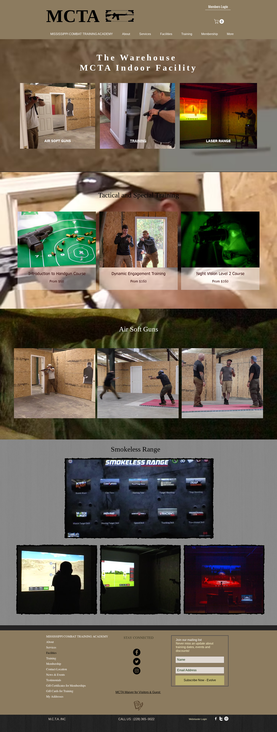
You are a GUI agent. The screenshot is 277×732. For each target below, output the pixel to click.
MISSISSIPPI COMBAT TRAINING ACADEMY (77, 636)
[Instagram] (136, 670)
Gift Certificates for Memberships (66, 685)
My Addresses (54, 696)
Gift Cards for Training (59, 691)
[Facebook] (136, 652)
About (50, 642)
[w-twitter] (221, 719)
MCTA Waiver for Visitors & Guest (138, 692)
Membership (53, 664)
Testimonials (53, 680)
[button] (164, 34)
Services (51, 647)
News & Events (55, 674)
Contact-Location (56, 669)
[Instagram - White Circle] (226, 719)
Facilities (51, 653)
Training (51, 658)
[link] (219, 21)
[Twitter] (136, 661)
